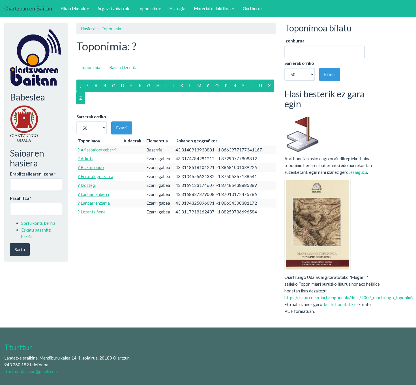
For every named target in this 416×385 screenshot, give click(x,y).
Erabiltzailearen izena (33, 173)
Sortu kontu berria (38, 223)
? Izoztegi (87, 185)
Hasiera (88, 28)
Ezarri (121, 127)
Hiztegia (177, 8)
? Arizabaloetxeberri (97, 149)
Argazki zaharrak (113, 8)
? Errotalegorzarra (95, 176)
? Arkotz (85, 158)
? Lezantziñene (92, 211)
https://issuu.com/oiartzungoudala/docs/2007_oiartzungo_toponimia (349, 297)
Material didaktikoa (212, 8)
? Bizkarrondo (91, 167)
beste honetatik (338, 304)
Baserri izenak (122, 67)
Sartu (20, 249)
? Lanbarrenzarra (94, 203)
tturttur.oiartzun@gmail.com (31, 371)
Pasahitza (21, 198)
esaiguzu (358, 172)
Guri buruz (252, 8)
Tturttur (18, 347)
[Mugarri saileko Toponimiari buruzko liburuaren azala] (317, 224)
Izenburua (294, 40)
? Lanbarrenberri (93, 194)
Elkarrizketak (73, 8)
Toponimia (148, 8)
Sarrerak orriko (91, 116)
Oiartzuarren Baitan (28, 8)
